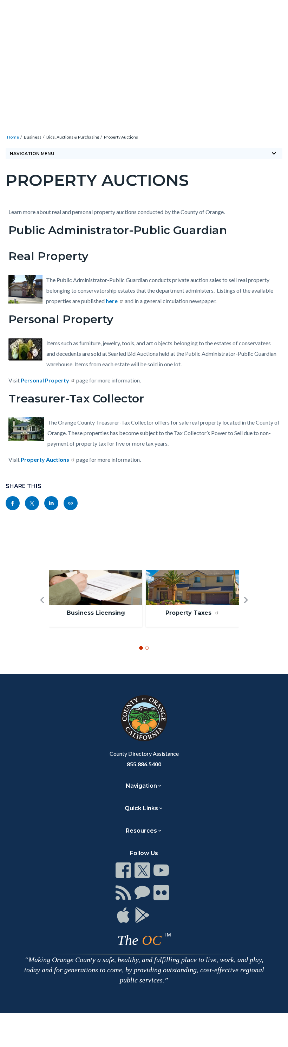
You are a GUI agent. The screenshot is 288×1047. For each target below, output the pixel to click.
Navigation (141, 785)
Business (32, 137)
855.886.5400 (144, 764)
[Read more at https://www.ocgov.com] (144, 718)
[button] (42, 611)
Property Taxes (189, 612)
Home (13, 137)
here (112, 301)
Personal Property (45, 380)
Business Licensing (96, 612)
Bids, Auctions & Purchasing (72, 137)
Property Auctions (121, 137)
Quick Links (141, 808)
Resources (141, 830)
